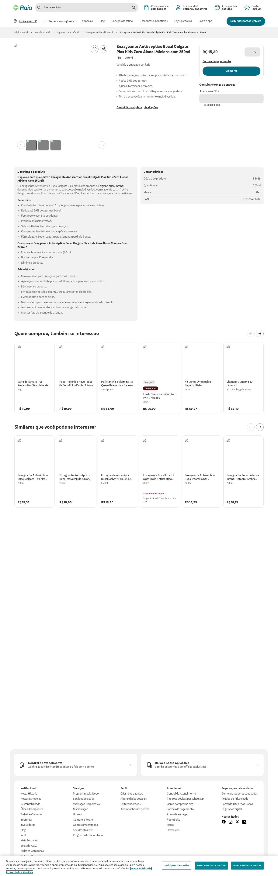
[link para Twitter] (237, 822)
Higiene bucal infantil (68, 32)
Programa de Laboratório (88, 835)
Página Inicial (21, 32)
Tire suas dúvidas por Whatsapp (185, 798)
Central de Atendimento (181, 793)
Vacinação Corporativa (86, 804)
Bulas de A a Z (28, 845)
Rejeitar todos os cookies (211, 865)
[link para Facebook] (223, 822)
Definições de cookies (176, 865)
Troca (170, 824)
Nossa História (28, 793)
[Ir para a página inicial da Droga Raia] (22, 7)
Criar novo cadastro (131, 793)
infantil (120, 185)
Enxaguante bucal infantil (99, 32)
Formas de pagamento (180, 809)
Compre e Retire (83, 819)
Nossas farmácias (30, 798)
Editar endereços (130, 804)
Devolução (173, 830)
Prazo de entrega (177, 814)
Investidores (27, 824)
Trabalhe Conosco (31, 814)
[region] (139, 866)
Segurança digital (231, 809)
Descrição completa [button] (129, 107)
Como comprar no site (180, 804)
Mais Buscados (29, 840)
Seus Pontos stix (83, 830)
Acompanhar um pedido (134, 809)
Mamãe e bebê (42, 32)
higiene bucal (107, 185)
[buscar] (133, 7)
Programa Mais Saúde (86, 793)
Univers (77, 814)
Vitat (23, 835)
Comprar (231, 70)
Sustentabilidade (30, 804)
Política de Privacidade (234, 798)
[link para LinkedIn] (244, 822)
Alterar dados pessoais (133, 798)
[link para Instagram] (230, 822)
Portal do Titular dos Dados (237, 804)
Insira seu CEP (210, 91)
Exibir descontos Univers (245, 20)
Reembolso (173, 819)
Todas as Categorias (32, 850)
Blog (23, 830)
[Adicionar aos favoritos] (94, 49)
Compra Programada (85, 824)
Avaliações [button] (151, 107)
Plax (258, 192)
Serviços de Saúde (84, 798)
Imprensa (26, 819)
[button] (61, 91)
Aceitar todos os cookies (247, 865)
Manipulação (80, 809)
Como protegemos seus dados (239, 793)
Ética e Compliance (31, 809)
